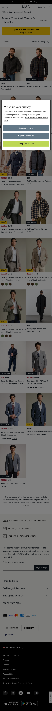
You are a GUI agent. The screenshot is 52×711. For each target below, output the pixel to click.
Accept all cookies (26, 144)
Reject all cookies (26, 136)
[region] (26, 125)
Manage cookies (26, 128)
